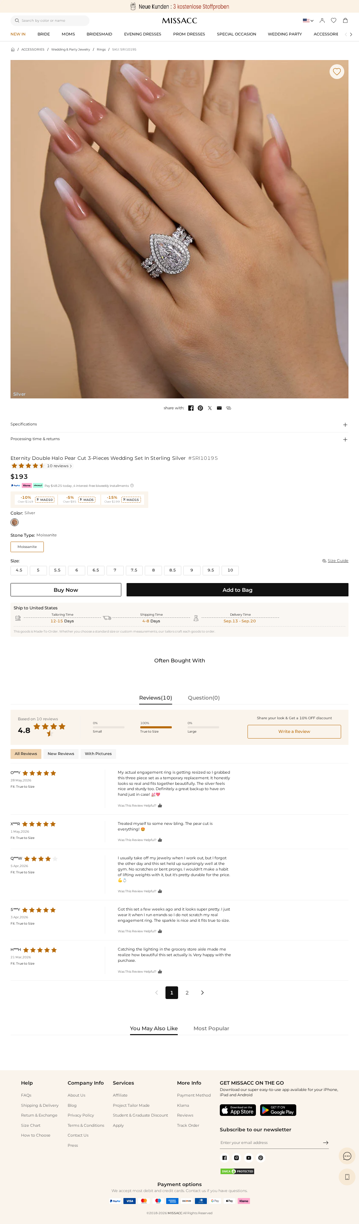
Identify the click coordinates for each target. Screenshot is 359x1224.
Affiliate (120, 1095)
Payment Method (194, 1095)
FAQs (26, 1095)
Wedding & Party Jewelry (70, 49)
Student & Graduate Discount (140, 1115)
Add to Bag (237, 590)
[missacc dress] (179, 6)
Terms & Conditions (86, 1125)
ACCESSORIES (33, 49)
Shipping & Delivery (40, 1105)
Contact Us (78, 1135)
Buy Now (66, 590)
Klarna (183, 1105)
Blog (72, 1105)
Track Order (188, 1125)
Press (73, 1145)
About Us (76, 1095)
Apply (118, 1125)
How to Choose (35, 1135)
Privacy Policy (81, 1115)
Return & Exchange (39, 1115)
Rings (101, 49)
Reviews (185, 1115)
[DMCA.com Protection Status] (237, 1173)
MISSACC (175, 1213)
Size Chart (30, 1125)
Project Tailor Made (131, 1105)
